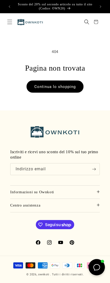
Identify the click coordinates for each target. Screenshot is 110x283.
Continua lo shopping (55, 86)
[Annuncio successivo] (100, 6)
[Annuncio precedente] (9, 6)
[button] (9, 22)
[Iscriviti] (94, 169)
